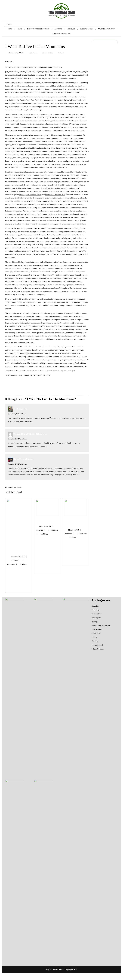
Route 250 (76, 117)
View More (11, 589)
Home (10, 29)
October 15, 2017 (46, 527)
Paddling (95, 641)
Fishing (94, 622)
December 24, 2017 (19, 557)
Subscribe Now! (86, 29)
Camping (95, 606)
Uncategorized (22, 61)
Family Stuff (96, 614)
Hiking (94, 637)
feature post (96, 618)
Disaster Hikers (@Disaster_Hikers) (27, 434)
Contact (71, 29)
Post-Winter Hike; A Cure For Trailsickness (75, 522)
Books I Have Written (61, 33)
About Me (58, 29)
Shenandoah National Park (55, 195)
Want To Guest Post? (106, 29)
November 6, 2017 (16, 53)
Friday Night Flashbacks (101, 625)
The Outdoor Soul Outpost (38, 29)
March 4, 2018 (74, 530)
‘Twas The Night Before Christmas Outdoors (17, 549)
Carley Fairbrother (21, 459)
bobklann (32, 53)
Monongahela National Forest (30, 195)
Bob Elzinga (18, 409)
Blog (20, 29)
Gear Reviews (97, 629)
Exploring (95, 610)
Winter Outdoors (98, 649)
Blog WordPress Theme (55, 969)
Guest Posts (96, 633)
